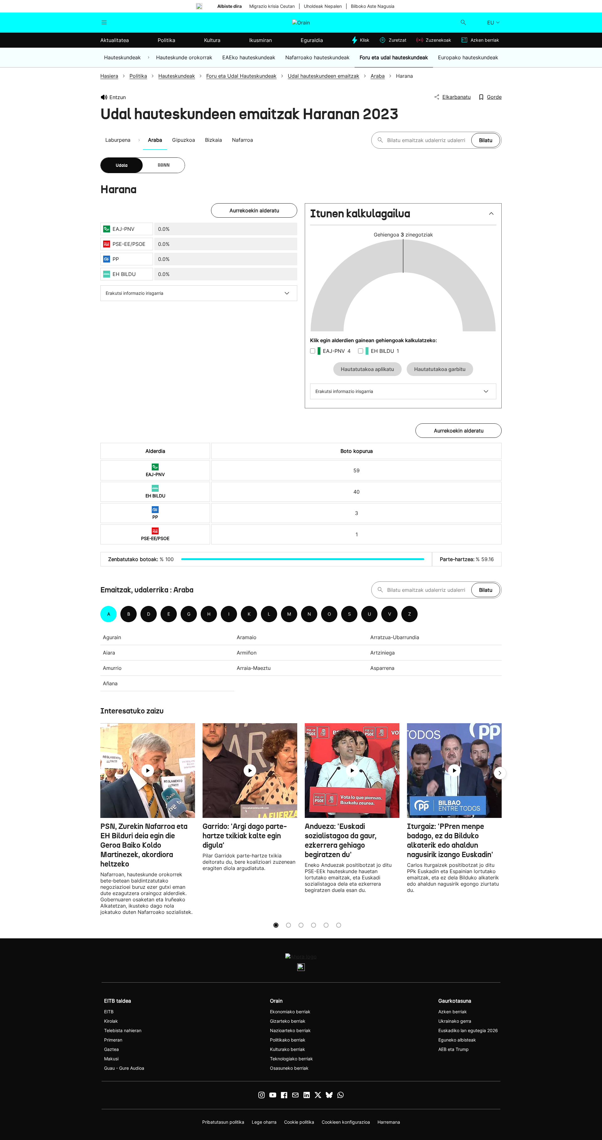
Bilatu (485, 140)
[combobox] (428, 140)
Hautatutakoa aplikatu (367, 369)
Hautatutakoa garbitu (440, 369)
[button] (403, 216)
